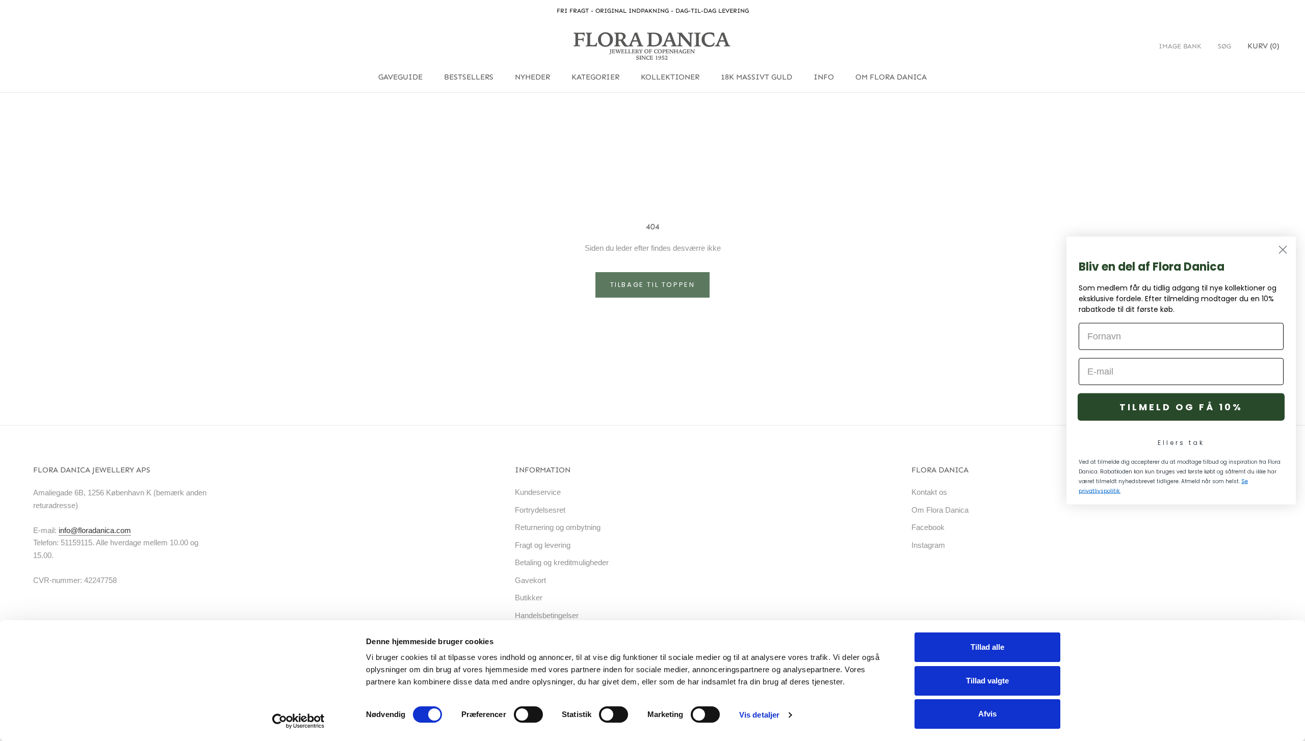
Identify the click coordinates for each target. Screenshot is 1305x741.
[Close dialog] (1283, 250)
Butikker (528, 597)
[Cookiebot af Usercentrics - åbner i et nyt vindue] (298, 721)
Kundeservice (538, 492)
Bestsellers (468, 77)
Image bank (1180, 46)
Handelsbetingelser (547, 615)
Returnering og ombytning (558, 527)
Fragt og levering (542, 545)
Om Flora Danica (891, 77)
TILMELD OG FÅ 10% (1181, 407)
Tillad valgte (987, 680)
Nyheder (532, 77)
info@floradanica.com (95, 530)
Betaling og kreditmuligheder (562, 562)
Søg (1224, 46)
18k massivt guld (756, 77)
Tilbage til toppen (652, 284)
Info (824, 77)
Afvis (987, 713)
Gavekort (530, 580)
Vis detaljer (759, 714)
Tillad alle (987, 647)
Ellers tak (1181, 442)
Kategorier (595, 77)
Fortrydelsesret (540, 510)
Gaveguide (400, 77)
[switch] (528, 714)
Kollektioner (670, 77)
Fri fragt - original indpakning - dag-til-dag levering (653, 10)
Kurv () (1263, 45)
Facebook (928, 527)
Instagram (928, 545)
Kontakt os (929, 492)
